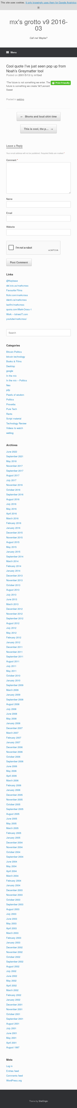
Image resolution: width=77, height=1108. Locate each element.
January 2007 (13, 742)
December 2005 (14, 794)
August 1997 (12, 1047)
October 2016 (13, 489)
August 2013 (12, 589)
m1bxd (38, 75)
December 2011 (14, 647)
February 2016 (13, 523)
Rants (9, 414)
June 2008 (11, 713)
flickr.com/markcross (17, 295)
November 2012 (14, 613)
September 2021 (14, 456)
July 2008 (11, 709)
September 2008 (14, 699)
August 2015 (12, 542)
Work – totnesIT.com (17, 314)
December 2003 (14, 890)
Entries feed (12, 1071)
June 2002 (11, 976)
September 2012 (14, 618)
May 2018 (11, 461)
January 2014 (13, 570)
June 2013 (11, 599)
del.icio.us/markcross (17, 285)
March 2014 (12, 561)
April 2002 (11, 985)
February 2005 (13, 833)
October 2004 (13, 852)
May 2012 (11, 632)
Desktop (10, 366)
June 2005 (11, 818)
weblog (20, 99)
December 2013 (14, 575)
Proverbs (11, 404)
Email (9, 213)
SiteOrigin (43, 1101)
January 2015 (13, 551)
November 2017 (14, 465)
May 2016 (11, 508)
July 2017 (11, 480)
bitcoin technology (15, 356)
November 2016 (14, 485)
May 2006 (11, 771)
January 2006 (13, 790)
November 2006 (14, 751)
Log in (9, 1066)
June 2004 (11, 861)
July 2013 (11, 594)
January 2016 (13, 528)
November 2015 (14, 537)
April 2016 (11, 513)
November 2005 (14, 799)
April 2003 (11, 928)
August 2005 (12, 814)
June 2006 (11, 766)
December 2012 (14, 608)
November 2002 (14, 952)
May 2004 (11, 866)
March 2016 (12, 518)
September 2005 (14, 809)
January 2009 (13, 694)
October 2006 (13, 756)
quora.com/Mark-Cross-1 (19, 309)
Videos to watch (14, 428)
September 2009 (14, 685)
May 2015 (11, 547)
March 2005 (12, 828)
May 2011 (11, 671)
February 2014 (13, 566)
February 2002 (13, 995)
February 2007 (13, 737)
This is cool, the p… (38, 129)
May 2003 (11, 923)
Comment (12, 160)
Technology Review (16, 423)
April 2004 (11, 871)
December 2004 (14, 842)
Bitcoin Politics (14, 351)
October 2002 (13, 957)
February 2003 (13, 937)
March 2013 (12, 604)
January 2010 (13, 680)
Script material (13, 418)
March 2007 (12, 732)
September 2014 (14, 556)
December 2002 (14, 947)
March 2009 (12, 690)
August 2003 (12, 909)
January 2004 (13, 885)
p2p (8, 390)
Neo (8, 385)
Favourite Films (14, 290)
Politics (10, 399)
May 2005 (11, 823)
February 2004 (13, 880)
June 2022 (11, 451)
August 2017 (12, 475)
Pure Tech (11, 409)
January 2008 (13, 723)
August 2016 (12, 499)
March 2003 (12, 933)
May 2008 (11, 718)
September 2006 (14, 761)
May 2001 (11, 1037)
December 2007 (14, 728)
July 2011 (11, 666)
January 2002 (13, 999)
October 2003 (13, 899)
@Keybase (12, 280)
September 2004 (14, 856)
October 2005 (13, 804)
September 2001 (14, 1018)
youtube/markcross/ (16, 319)
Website (10, 226)
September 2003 (14, 904)
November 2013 (14, 580)
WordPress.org (14, 1080)
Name (9, 199)
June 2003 (11, 918)
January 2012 (13, 642)
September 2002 (14, 961)
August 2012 (12, 623)
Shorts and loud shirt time (38, 116)
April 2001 (11, 1042)
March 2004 (12, 875)
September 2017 (14, 470)
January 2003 (13, 942)
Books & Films (14, 361)
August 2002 (12, 966)
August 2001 (12, 1023)
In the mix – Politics (16, 380)
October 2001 (13, 1014)
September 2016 (14, 494)
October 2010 (13, 675)
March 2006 (12, 780)
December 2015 (14, 532)
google (9, 371)
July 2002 (11, 971)
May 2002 (11, 980)
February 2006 (13, 785)
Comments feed (14, 1075)
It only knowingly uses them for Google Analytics (51, 2)
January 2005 (13, 837)
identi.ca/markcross (16, 299)
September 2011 (14, 656)
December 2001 (14, 1004)
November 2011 (14, 651)
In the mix (11, 375)
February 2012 (13, 637)
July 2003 (11, 914)
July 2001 (11, 1028)
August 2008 (12, 704)
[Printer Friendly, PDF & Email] (61, 82)
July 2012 (11, 628)
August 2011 (12, 661)
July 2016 (11, 504)
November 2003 (14, 894)
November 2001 (14, 1009)
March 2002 (12, 990)
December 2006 (14, 747)
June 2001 (11, 1033)
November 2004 (14, 847)
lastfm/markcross (15, 304)
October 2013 (13, 585)
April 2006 (11, 775)
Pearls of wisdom (15, 394)
